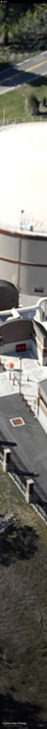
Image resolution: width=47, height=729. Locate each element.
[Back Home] (4, 2)
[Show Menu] (46, 1)
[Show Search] (44, 1)
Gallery (40, 725)
